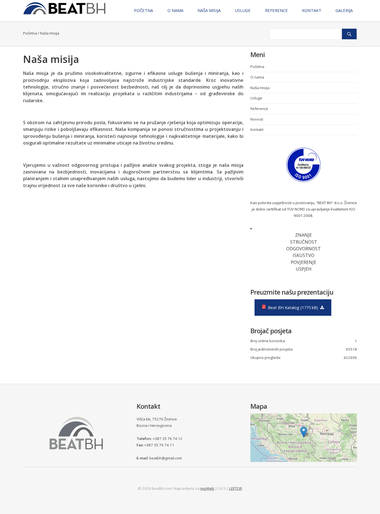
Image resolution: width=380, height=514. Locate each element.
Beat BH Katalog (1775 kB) (292, 307)
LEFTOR (235, 488)
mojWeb (207, 488)
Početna (30, 33)
